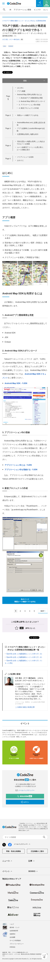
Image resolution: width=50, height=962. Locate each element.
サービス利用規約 (15, 940)
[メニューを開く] (3, 3)
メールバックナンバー (26, 790)
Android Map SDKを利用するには (29, 94)
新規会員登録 (26, 796)
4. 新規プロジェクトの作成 (29, 108)
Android (11, 46)
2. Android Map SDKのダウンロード (32, 101)
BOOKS (31, 871)
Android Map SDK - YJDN (16, 383)
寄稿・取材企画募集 (13, 851)
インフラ (37, 9)
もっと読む (9, 663)
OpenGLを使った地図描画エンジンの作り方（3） (24, 653)
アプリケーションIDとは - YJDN (18, 465)
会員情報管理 (14, 931)
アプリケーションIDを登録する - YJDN (21, 469)
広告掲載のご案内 (37, 851)
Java (4, 46)
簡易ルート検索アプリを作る (27, 115)
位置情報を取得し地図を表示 (27, 134)
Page (8, 115)
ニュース (6, 860)
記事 (30, 860)
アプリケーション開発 (22, 9)
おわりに (20, 160)
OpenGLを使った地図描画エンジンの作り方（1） (24, 660)
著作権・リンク (14, 927)
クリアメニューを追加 (25, 157)
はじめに (20, 87)
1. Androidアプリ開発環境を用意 (31, 98)
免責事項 (12, 934)
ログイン (26, 802)
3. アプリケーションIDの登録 (29, 104)
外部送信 (12, 947)
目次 (25, 80)
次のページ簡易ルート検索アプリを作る (25, 600)
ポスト (8, 72)
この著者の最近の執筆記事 (25, 707)
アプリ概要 (21, 91)
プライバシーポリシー (17, 944)
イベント (6, 871)
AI (10, 9)
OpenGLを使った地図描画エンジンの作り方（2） (24, 657)
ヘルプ (12, 924)
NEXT (42, 611)
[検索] (4, 9)
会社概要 (12, 937)
